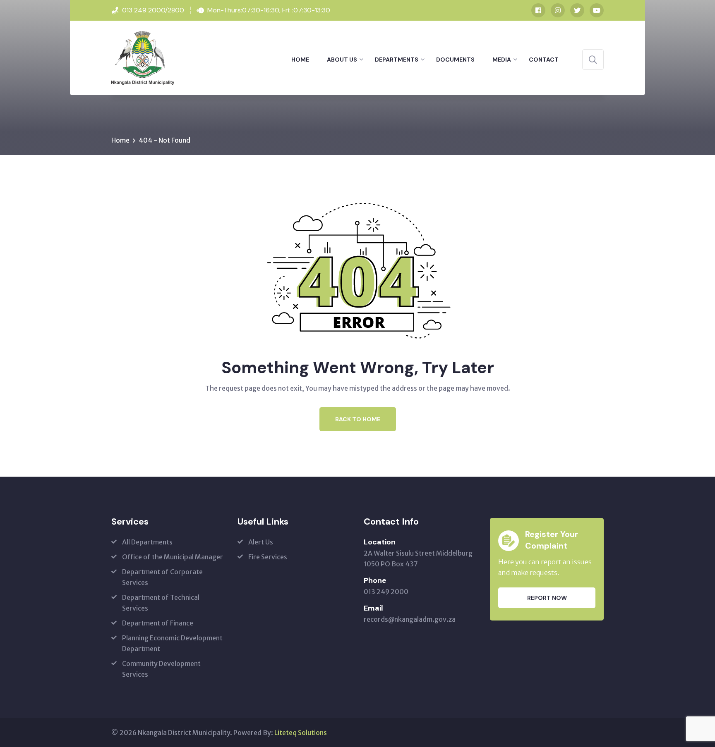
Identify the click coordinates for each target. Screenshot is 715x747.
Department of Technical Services (160, 602)
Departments (396, 59)
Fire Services (267, 557)
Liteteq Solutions (300, 732)
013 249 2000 (386, 591)
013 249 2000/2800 (153, 10)
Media (501, 59)
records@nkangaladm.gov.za (410, 619)
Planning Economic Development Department (172, 643)
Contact (544, 59)
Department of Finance (157, 623)
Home (300, 59)
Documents (455, 59)
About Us (342, 59)
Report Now (547, 597)
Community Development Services (161, 668)
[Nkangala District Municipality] (142, 57)
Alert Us (260, 542)
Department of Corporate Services (162, 577)
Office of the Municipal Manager (172, 557)
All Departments (147, 542)
